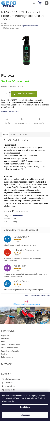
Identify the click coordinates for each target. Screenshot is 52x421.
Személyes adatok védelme (11, 351)
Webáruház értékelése (9, 348)
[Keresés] (33, 3)
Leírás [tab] (5, 134)
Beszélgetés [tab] (22, 134)
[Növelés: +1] (10, 92)
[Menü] (46, 3)
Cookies (4, 354)
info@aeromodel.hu (12, 379)
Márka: (11, 28)
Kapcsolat (5, 335)
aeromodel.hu (10, 390)
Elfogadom (25, 415)
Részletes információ (9, 112)
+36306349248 (10, 383)
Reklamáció (5, 339)
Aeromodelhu (10, 386)
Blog (3, 342)
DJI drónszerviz (7, 357)
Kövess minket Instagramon (26, 304)
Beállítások (25, 407)
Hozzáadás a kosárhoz (25, 94)
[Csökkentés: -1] (10, 95)
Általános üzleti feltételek (10, 345)
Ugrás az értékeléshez (30, 26)
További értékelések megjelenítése (37, 295)
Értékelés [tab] (13, 134)
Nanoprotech (18, 216)
